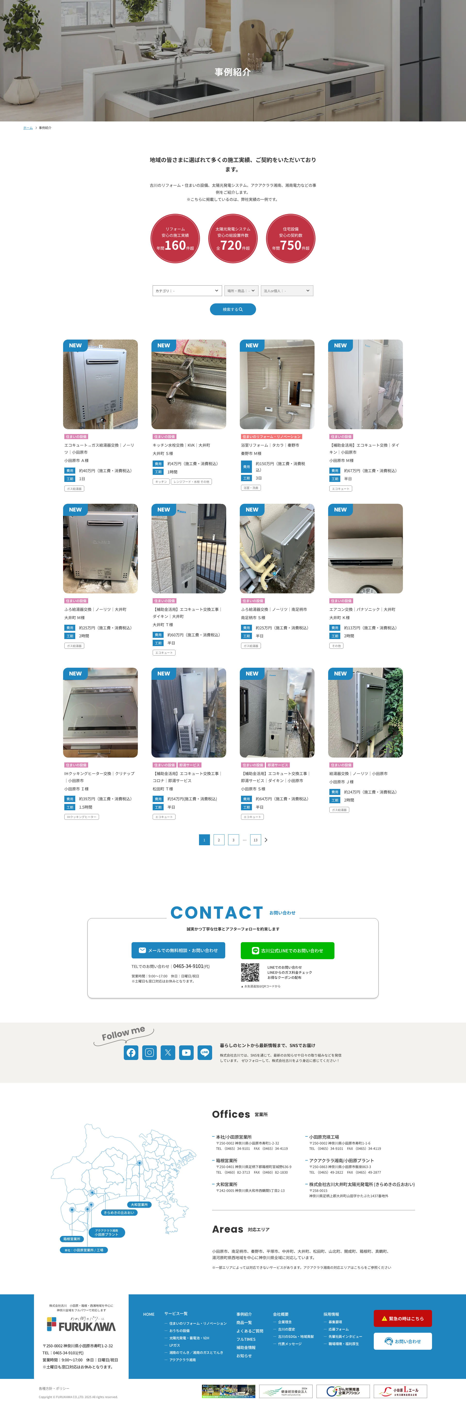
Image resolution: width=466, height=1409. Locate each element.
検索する (230, 309)
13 (256, 839)
